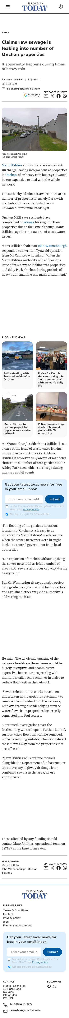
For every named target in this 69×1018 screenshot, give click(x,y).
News (5, 32)
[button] (7, 6)
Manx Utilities (12, 165)
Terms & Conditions (15, 910)
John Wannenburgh (52, 246)
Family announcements (17, 925)
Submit (54, 499)
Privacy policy (12, 918)
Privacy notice (31, 509)
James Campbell (14, 79)
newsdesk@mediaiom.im (26, 1010)
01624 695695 (23, 1004)
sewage (28, 222)
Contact (8, 914)
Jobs (6, 922)
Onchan (11, 175)
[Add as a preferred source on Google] (32, 95)
